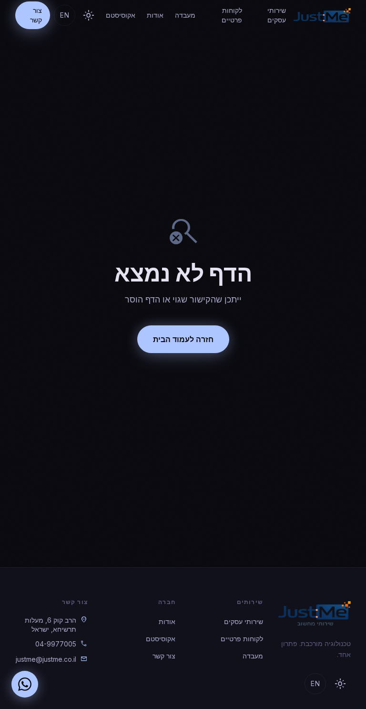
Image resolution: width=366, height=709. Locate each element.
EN (64, 15)
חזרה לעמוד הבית (183, 339)
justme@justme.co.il (46, 659)
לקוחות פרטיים (232, 15)
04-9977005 (55, 644)
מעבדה (185, 15)
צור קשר (36, 15)
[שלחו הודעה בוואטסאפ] (24, 684)
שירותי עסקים (276, 15)
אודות (155, 15)
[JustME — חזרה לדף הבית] (322, 15)
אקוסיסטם (120, 15)
